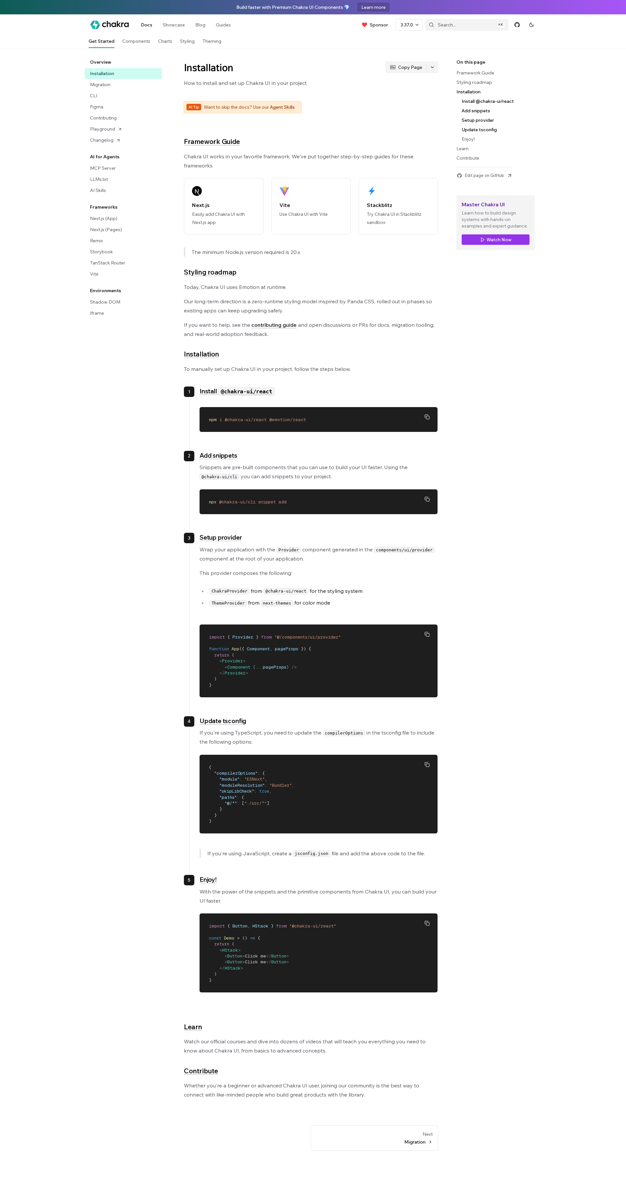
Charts (165, 41)
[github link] (517, 25)
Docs (146, 25)
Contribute (201, 1071)
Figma (96, 107)
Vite (94, 274)
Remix (96, 241)
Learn (193, 1026)
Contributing (103, 118)
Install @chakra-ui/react (488, 101)
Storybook (101, 252)
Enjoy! (208, 879)
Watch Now (499, 240)
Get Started (101, 41)
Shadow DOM (105, 302)
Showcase (174, 25)
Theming (211, 41)
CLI (93, 96)
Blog (200, 25)
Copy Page (410, 67)
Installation (102, 73)
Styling (187, 41)
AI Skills (98, 190)
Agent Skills (282, 107)
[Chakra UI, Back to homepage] (109, 25)
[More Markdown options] (432, 67)
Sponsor (379, 25)
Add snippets (218, 455)
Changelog (101, 140)
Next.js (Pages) (106, 229)
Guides (223, 25)
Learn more (373, 7)
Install (236, 391)
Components (136, 41)
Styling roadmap (210, 272)
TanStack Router (107, 263)
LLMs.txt (99, 179)
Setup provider (221, 537)
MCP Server (103, 168)
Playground (102, 129)
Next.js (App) (103, 218)
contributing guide (274, 325)
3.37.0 (406, 25)
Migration (100, 84)
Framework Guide (212, 141)
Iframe (97, 313)
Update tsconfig (223, 721)
